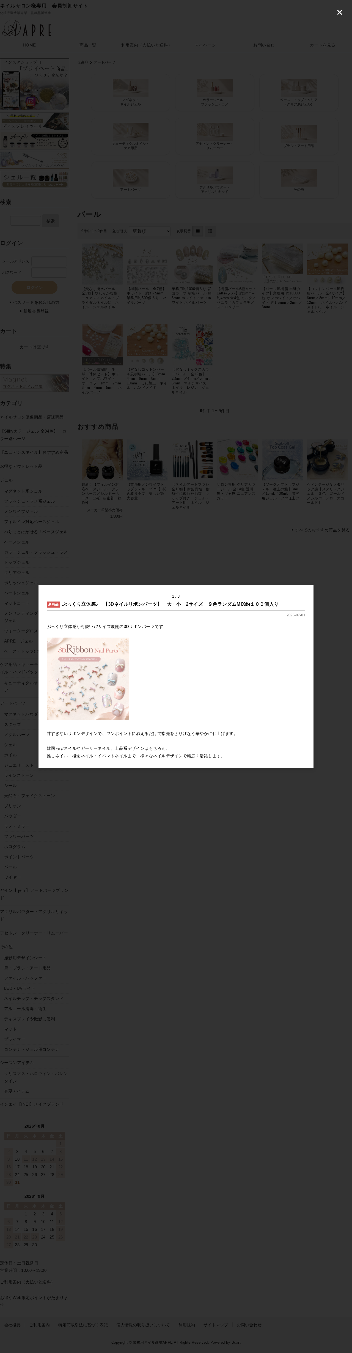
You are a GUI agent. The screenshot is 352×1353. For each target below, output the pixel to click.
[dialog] (176, 676)
